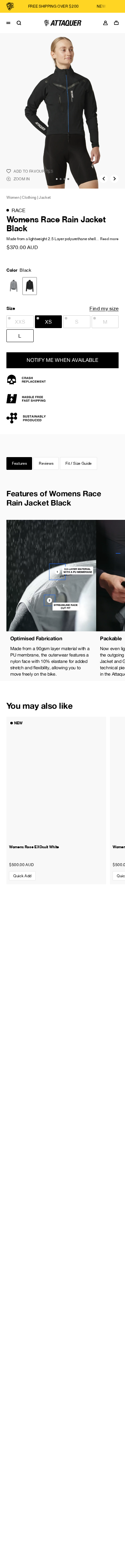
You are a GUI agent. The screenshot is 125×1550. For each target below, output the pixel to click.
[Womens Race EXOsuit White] (56, 779)
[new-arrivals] (94, 6)
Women (12, 197)
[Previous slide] (103, 179)
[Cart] (118, 23)
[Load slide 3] (64, 179)
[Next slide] (114, 179)
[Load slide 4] (68, 179)
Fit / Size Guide (78, 463)
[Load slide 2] (61, 179)
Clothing (29, 197)
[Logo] (62, 23)
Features (19, 463)
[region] (62, 600)
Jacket (45, 197)
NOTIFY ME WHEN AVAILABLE (62, 360)
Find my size (104, 308)
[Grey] (14, 286)
